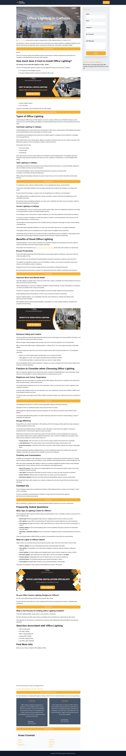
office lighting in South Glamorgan (44, 247)
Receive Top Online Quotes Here (48, 692)
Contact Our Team (48, 181)
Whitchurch (40, 688)
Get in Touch (48, 401)
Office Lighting (21, 40)
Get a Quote (47, 27)
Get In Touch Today (48, 48)
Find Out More (48, 273)
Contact (106, 2)
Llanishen (34, 688)
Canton (22, 688)
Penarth (51, 746)
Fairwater (51, 744)
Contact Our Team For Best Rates (48, 112)
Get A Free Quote (48, 728)
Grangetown (28, 688)
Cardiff (18, 688)
